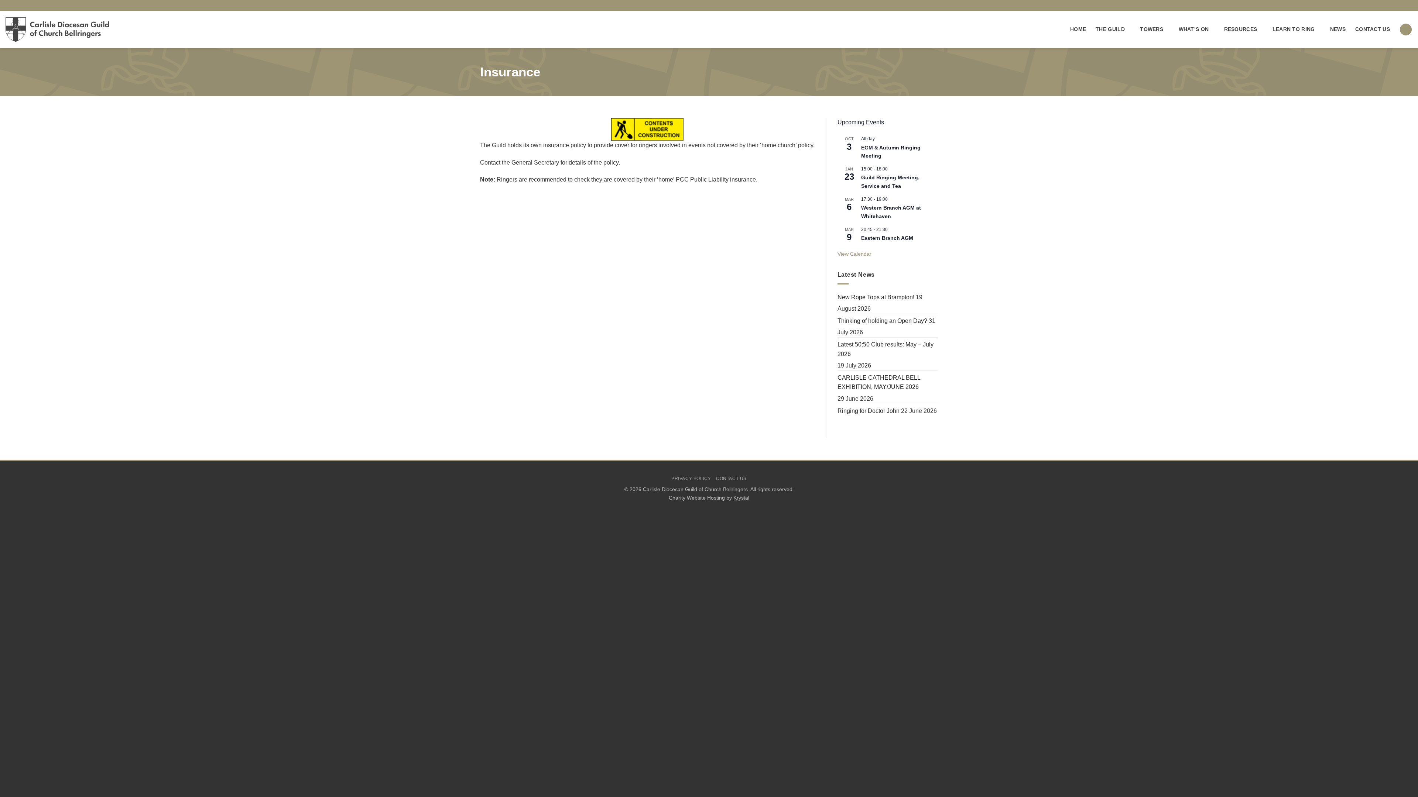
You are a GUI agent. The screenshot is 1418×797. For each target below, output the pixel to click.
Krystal (741, 498)
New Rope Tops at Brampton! (876, 297)
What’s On (1194, 29)
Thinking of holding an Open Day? (882, 321)
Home (1078, 29)
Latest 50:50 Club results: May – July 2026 (886, 349)
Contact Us (1372, 29)
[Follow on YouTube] (1409, 5)
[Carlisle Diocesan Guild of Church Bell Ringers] (57, 29)
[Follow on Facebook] (1402, 5)
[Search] (1406, 30)
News (1338, 29)
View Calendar (854, 254)
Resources (1240, 29)
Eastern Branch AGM (887, 238)
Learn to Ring (1294, 29)
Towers (1151, 29)
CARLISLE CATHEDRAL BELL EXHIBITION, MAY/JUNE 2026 (879, 382)
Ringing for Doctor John (869, 411)
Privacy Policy (691, 478)
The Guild (1110, 29)
